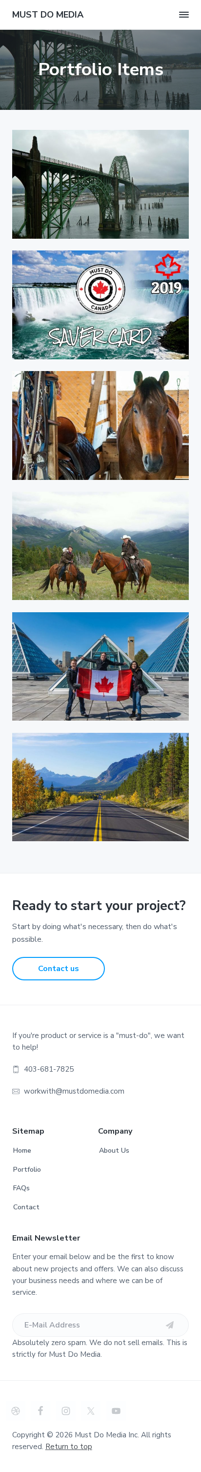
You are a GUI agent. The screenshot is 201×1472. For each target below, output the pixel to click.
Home (22, 1150)
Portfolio (27, 1169)
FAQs (21, 1188)
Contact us (58, 968)
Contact (26, 1207)
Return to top (68, 1446)
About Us (114, 1150)
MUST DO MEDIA (47, 15)
